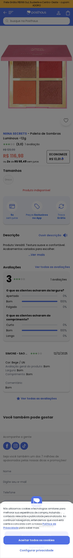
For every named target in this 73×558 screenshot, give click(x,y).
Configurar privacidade (37, 550)
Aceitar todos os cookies (36, 540)
